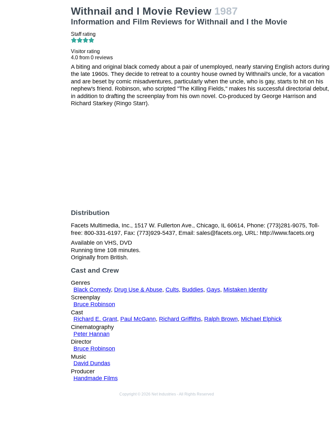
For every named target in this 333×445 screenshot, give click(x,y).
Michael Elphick (261, 319)
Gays (213, 289)
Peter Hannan (91, 334)
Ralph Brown (221, 319)
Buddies (192, 289)
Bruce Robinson (94, 304)
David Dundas (91, 363)
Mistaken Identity (245, 289)
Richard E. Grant (95, 319)
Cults (172, 289)
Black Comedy (92, 289)
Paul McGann (138, 319)
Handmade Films (95, 378)
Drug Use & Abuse (138, 289)
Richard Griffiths (180, 319)
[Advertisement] (36, 103)
